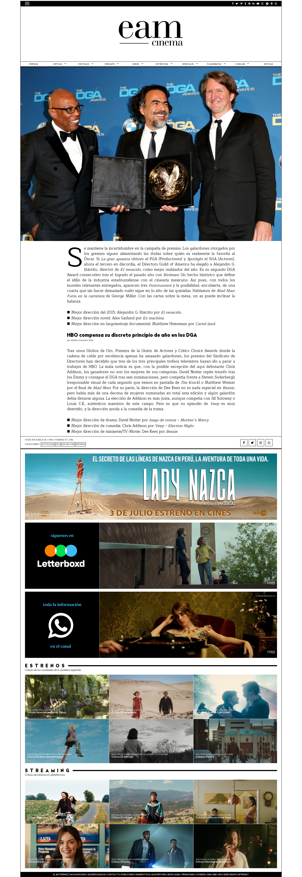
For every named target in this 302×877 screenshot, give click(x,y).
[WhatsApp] (269, 442)
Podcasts (110, 64)
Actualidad (48, 444)
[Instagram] (260, 442)
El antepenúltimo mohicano (81, 12)
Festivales (83, 64)
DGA (58, 444)
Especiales (188, 64)
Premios (80, 444)
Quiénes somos (96, 875)
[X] (252, 442)
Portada (33, 64)
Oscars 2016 (68, 444)
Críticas (57, 64)
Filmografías (214, 64)
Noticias (268, 64)
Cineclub (240, 64)
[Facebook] (243, 442)
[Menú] (27, 3)
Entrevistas (162, 64)
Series (136, 64)
